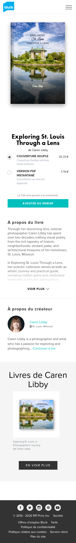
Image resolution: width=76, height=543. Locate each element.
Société (58, 516)
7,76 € (64, 171)
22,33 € (63, 156)
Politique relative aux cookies (28, 532)
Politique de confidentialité (38, 527)
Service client (59, 532)
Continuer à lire (44, 348)
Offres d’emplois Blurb (33, 522)
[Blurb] (8, 8)
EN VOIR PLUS (38, 465)
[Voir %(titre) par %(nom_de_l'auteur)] (38, 63)
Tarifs (54, 522)
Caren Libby (38, 322)
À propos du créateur (30, 309)
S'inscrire (51, 7)
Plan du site (38, 536)
